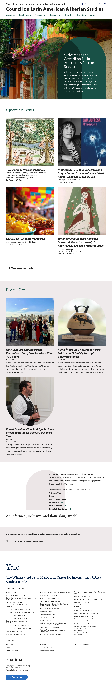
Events (80, 15)
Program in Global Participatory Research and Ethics (89, 592)
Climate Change (56, 493)
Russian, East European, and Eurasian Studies (87, 605)
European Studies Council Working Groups (55, 592)
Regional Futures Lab (81, 602)
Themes (10, 640)
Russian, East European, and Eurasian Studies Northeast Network (87, 609)
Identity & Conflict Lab (48, 611)
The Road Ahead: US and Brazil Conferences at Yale (85, 619)
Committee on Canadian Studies (18, 609)
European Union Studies (49, 595)
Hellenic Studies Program (49, 608)
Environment (55, 506)
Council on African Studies (15, 615)
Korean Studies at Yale (48, 620)
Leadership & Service (81, 644)
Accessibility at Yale (13, 670)
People (68, 15)
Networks (40, 15)
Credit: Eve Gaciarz (47, 379)
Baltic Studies (11, 592)
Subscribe (17, 677)
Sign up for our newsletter (30, 542)
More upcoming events (22, 268)
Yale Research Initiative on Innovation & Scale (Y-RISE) (88, 633)
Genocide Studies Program (50, 601)
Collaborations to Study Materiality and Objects (20, 605)
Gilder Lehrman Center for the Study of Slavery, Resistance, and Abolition (54, 604)
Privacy (25, 670)
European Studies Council (15, 634)
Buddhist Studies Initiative (15, 595)
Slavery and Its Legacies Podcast (86, 613)
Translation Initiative (81, 623)
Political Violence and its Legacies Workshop (52, 630)
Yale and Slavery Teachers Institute (87, 626)
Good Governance (57, 499)
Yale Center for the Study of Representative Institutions (90, 629)
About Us (10, 15)
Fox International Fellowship (50, 598)
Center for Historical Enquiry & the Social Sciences (21, 598)
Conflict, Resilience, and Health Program (20, 612)
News (92, 15)
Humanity (54, 502)
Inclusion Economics (47, 614)
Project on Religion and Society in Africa (88, 599)
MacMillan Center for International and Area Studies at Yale (36, 4)
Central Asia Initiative (14, 602)
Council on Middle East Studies (17, 625)
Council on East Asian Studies (17, 618)
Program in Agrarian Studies (50, 634)
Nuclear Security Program (49, 627)
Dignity (53, 496)
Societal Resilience (58, 509)
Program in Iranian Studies (83, 596)
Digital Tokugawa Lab (14, 631)
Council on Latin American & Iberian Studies (19, 621)
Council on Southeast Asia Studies (18, 628)
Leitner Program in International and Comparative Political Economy (53, 623)
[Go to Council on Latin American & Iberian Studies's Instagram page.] (7, 541)
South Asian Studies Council (84, 616)
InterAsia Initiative (47, 617)
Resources (55, 15)
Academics (24, 15)
